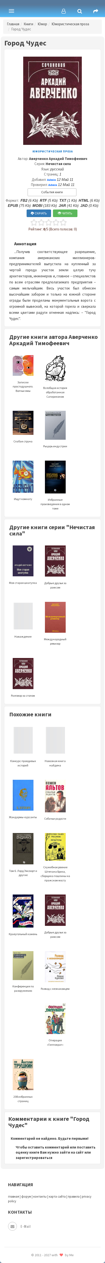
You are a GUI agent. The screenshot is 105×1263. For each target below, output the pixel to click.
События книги (52, 192)
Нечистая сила (58, 163)
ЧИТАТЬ (66, 213)
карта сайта (57, 1196)
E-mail (26, 1226)
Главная (13, 24)
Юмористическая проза (70, 24)
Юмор (42, 24)
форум (26, 1196)
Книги (28, 24)
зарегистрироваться (34, 1157)
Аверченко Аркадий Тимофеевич (58, 158)
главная (13, 1196)
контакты (40, 1196)
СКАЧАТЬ (40, 213)
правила (74, 1196)
